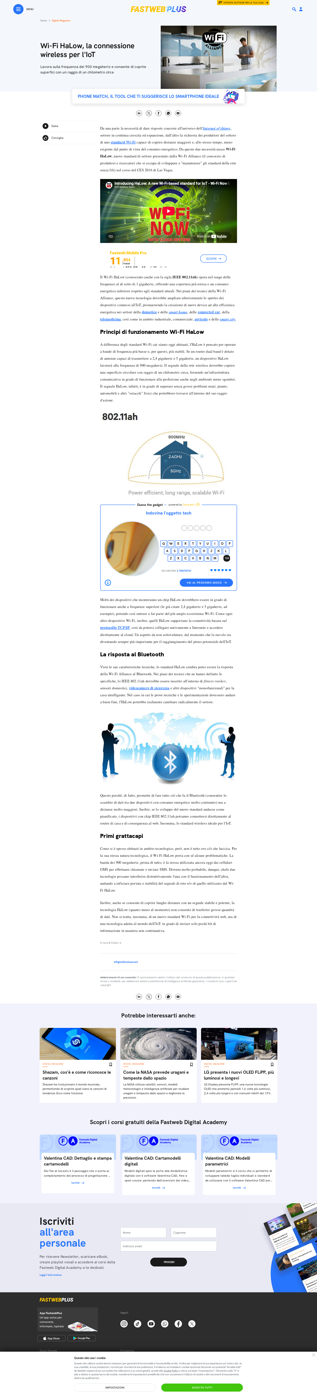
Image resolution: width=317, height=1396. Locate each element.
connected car (209, 312)
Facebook (159, 113)
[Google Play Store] (82, 1338)
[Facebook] (178, 1323)
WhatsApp (168, 113)
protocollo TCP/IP (115, 627)
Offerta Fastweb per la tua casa (243, 2)
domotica (149, 312)
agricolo (201, 319)
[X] (192, 1323)
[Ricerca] (294, 9)
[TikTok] (137, 1323)
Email (178, 113)
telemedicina (110, 319)
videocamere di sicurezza (149, 688)
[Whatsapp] (164, 1323)
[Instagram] (124, 1323)
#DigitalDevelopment (126, 962)
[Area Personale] (301, 9)
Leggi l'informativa (51, 1275)
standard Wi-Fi (123, 142)
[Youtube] (151, 1323)
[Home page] (158, 9)
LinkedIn (139, 113)
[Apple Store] (51, 1338)
